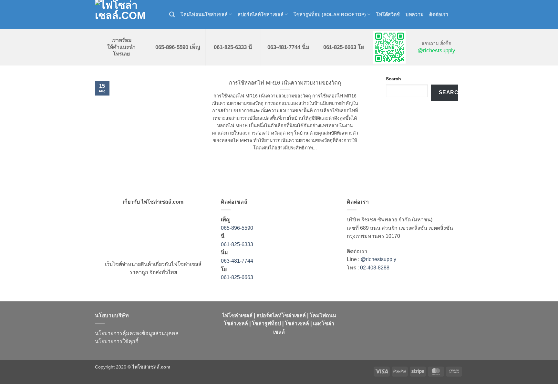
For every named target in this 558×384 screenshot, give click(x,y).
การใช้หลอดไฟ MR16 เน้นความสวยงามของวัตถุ (285, 83)
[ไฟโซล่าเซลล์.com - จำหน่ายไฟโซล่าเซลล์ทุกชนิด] (127, 14)
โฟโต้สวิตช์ (388, 14)
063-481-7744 (237, 261)
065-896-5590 (237, 228)
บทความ (414, 14)
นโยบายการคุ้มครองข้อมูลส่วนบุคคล (137, 333)
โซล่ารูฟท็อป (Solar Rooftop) (330, 14)
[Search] (172, 14)
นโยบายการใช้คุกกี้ (117, 341)
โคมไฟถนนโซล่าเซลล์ (204, 14)
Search (393, 78)
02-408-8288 (374, 267)
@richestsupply (436, 50)
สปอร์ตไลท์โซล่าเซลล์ (261, 14)
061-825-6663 (237, 277)
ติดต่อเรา (438, 14)
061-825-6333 (237, 244)
